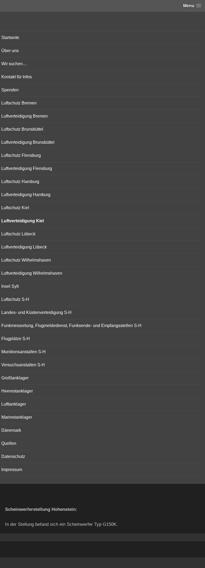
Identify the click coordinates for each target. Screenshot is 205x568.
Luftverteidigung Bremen (24, 116)
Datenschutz (13, 456)
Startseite (10, 37)
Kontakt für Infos (16, 77)
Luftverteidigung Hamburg (25, 194)
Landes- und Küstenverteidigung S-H (36, 312)
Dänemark (11, 430)
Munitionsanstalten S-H (23, 351)
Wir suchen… (14, 63)
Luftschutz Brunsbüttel (22, 129)
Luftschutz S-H (15, 299)
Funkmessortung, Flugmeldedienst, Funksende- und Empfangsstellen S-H (71, 325)
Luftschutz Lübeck (18, 234)
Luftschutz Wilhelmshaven (26, 260)
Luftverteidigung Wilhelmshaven (31, 273)
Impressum (11, 469)
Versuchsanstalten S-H (23, 365)
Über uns (10, 50)
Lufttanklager (13, 404)
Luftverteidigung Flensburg (26, 168)
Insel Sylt (10, 286)
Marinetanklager (16, 417)
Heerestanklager (17, 391)
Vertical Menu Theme (113, 563)
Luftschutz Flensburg (21, 155)
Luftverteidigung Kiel (22, 221)
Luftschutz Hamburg (20, 181)
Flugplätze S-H (15, 338)
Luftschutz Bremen (19, 103)
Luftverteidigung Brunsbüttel (27, 142)
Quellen (8, 443)
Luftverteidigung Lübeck (24, 247)
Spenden (10, 90)
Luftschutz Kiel (15, 207)
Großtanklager (15, 378)
